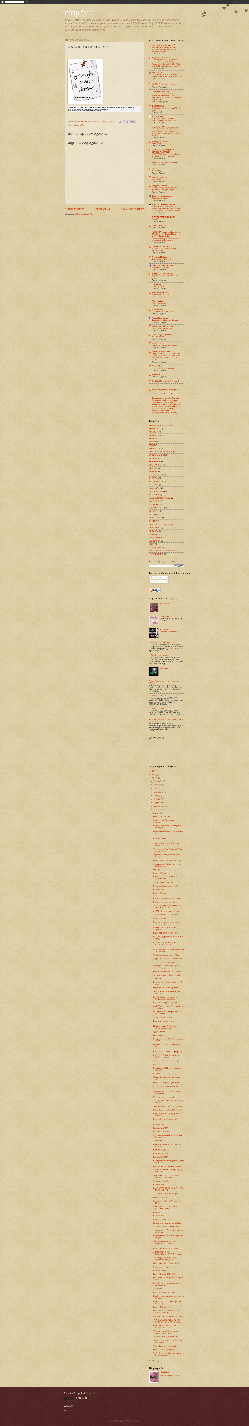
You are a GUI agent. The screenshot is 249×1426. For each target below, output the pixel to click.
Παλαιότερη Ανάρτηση (132, 209)
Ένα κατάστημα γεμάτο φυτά (164, 882)
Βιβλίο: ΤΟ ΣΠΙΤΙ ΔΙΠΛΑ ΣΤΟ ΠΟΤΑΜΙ (167, 1110)
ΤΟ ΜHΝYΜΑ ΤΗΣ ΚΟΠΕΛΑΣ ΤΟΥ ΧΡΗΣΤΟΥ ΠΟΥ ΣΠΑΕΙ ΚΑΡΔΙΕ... (167, 1321)
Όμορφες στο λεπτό (160, 1181)
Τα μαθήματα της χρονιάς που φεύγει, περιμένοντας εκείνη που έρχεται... (165, 189)
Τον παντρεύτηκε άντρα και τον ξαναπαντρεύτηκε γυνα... (165, 1259)
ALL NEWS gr (157, 116)
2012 (154, 778)
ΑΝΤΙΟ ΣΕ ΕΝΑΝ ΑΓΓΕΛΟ (161, 295)
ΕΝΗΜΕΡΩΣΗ (154, 462)
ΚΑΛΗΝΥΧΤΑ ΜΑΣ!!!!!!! (162, 1219)
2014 (154, 771)
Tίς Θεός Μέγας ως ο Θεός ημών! (165, 381)
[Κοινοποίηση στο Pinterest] (134, 121)
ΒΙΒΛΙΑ (152, 442)
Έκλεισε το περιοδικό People (164, 962)
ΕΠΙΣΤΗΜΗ (153, 471)
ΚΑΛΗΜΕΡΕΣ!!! (159, 1185)
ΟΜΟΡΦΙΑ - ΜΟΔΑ (156, 508)
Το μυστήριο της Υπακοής (162, 1017)
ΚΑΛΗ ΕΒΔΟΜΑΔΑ (156, 481)
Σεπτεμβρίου (159, 792)
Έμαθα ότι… (156, 219)
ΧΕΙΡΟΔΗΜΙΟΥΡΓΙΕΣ (160, 293)
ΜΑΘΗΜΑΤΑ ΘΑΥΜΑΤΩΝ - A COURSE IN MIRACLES (163, 151)
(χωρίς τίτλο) (164, 604)
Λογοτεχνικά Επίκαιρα (161, 58)
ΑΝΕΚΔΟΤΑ (153, 432)
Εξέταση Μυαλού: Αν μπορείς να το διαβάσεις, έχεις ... (166, 967)
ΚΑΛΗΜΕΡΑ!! (158, 890)
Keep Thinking (158, 343)
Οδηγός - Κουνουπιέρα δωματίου (163, 368)
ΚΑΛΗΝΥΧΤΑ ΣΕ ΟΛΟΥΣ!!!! (164, 1274)
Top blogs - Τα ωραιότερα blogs (165, 162)
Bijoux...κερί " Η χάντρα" (162, 335)
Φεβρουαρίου (159, 806)
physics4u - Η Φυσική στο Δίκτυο (165, 127)
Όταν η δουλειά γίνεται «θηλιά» (165, 1346)
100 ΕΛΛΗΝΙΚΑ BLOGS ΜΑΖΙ (163, 326)
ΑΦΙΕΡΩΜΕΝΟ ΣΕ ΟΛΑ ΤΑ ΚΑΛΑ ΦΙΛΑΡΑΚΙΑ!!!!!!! (166, 845)
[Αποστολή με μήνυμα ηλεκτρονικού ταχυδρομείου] (124, 121)
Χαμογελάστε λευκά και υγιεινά (165, 1119)
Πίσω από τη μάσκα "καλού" (164, 1021)
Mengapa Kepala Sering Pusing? (163, 312)
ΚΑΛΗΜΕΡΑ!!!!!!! (159, 838)
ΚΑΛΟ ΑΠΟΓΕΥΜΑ (156, 491)
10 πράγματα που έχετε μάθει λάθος (167, 1223)
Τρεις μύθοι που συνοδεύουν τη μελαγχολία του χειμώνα (165, 1242)
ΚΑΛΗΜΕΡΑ (154, 485)
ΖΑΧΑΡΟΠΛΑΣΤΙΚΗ (157, 475)
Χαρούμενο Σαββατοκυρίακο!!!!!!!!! (168, 630)
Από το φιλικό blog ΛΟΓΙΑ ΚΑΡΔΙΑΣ (167, 1226)
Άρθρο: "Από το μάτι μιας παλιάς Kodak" (168, 959)
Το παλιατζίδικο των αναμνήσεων (165, 390)
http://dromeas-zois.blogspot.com (165, 988)
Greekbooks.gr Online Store (163, 394)
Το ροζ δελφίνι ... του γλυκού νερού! (167, 1061)
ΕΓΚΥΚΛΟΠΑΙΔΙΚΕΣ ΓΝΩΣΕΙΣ (161, 452)
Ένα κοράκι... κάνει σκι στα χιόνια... (167, 1194)
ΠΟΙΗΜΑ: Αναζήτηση (161, 1150)
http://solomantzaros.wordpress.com (167, 1166)
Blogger (135, 1421)
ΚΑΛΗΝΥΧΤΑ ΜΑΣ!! (158, 696)
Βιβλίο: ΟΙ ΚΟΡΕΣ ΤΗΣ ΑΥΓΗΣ (165, 933)
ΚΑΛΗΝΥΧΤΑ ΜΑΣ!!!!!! (162, 1307)
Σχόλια (155, 582)
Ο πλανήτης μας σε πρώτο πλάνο (166, 955)
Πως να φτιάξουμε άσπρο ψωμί (165, 902)
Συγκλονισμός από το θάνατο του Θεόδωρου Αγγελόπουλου (165, 998)
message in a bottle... (160, 142)
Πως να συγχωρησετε (159, 303)
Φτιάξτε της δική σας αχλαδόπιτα (165, 1350)
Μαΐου (156, 796)
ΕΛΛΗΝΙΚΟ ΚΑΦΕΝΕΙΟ (161, 91)
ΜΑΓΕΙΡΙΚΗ (153, 505)
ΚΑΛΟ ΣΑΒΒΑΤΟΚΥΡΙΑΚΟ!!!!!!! (165, 1248)
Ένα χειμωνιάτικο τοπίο (160, 198)
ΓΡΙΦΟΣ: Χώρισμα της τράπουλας (166, 1083)
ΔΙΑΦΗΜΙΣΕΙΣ (154, 448)
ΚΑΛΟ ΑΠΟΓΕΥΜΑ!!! (161, 1157)
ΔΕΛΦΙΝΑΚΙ (156, 284)
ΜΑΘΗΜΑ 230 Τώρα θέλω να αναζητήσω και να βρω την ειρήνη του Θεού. (166, 155)
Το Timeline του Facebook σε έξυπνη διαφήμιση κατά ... (167, 1354)
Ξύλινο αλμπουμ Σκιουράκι (161, 259)
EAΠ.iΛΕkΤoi (157, 72)
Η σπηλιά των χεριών (161, 1131)
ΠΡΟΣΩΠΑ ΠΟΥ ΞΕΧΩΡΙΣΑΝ (160, 524)
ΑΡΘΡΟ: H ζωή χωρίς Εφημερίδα (165, 1086)
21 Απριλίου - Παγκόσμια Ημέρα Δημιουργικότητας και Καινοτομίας (164, 119)
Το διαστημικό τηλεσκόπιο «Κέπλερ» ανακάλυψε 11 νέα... (167, 906)
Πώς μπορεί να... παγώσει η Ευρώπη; (167, 1052)
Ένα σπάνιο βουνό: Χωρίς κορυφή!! (166, 975)
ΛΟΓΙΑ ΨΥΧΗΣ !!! (159, 226)
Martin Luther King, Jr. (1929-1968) (166, 1263)
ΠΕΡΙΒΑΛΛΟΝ (154, 518)
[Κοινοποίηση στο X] (129, 121)
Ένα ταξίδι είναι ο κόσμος (160, 267)
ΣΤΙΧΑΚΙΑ (153, 534)
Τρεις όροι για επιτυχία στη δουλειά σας (168, 1106)
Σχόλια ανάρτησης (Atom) (85, 214)
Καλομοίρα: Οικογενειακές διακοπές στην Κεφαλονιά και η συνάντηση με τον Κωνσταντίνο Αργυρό (166, 49)
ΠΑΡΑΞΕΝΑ (153, 511)
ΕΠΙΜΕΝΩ (153, 468)
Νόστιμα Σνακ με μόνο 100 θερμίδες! (167, 971)
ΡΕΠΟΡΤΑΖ (153, 531)
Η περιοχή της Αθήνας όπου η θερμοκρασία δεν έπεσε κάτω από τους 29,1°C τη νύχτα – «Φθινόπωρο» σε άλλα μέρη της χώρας (166, 96)
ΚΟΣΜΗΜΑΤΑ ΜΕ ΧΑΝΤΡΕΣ (163, 274)
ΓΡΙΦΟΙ (152, 445)
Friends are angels (160, 1035)
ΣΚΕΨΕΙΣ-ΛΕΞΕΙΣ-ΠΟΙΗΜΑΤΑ (163, 217)
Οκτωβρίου (158, 788)
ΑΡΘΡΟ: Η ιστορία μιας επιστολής (166, 911)
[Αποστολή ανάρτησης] (120, 122)
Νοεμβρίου (158, 785)
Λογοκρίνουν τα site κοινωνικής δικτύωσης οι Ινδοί (165, 1207)
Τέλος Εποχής (157, 179)
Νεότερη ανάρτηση (74, 209)
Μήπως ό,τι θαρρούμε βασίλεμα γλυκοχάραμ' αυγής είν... (165, 1027)
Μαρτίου (157, 803)
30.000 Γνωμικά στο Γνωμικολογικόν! (165, 85)
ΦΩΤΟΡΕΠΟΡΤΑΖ (156, 554)
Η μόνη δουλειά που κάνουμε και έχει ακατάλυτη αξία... (167, 1284)
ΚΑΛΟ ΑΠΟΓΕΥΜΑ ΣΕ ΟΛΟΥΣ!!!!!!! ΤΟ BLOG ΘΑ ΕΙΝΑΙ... (168, 1189)
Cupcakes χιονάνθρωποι (162, 1267)
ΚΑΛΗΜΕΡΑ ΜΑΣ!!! (160, 1153)
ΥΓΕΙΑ (151, 544)
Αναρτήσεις (156, 577)
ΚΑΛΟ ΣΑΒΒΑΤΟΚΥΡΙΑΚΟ (159, 498)
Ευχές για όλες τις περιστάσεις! (165, 886)
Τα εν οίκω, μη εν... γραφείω (164, 1097)
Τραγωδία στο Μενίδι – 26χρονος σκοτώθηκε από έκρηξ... (165, 1176)
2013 (154, 775)
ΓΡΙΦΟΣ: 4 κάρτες (160, 1197)
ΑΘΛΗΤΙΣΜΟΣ (154, 429)
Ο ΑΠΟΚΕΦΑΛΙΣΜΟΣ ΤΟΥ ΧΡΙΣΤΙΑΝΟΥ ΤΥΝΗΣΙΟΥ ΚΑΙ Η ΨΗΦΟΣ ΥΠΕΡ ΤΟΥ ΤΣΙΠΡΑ (166, 358)
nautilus (155, 169)
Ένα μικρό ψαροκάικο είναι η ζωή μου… (165, 320)
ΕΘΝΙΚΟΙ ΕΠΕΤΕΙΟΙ (157, 455)
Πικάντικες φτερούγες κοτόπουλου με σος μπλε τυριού (167, 923)
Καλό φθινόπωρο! (158, 337)
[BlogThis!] (127, 121)
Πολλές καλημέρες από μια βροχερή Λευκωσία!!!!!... (166, 1013)
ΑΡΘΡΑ (152, 438)
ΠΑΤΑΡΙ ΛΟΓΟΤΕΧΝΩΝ (161, 246)
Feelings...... (158, 870)
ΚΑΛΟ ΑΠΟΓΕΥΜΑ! (160, 1128)
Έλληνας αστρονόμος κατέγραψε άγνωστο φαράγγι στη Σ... (165, 1332)
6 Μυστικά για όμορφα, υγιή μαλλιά (166, 1003)
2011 (154, 1361)
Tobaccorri (156, 375)
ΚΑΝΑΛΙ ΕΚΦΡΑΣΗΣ (160, 177)
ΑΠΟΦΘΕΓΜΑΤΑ (155, 435)
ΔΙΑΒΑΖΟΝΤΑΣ (158, 106)
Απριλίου (157, 799)
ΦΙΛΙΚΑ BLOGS (155, 547)
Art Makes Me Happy (160, 257)
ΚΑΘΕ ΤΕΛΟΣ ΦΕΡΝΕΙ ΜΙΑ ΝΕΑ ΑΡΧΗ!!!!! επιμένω (166, 1056)
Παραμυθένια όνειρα (160, 318)
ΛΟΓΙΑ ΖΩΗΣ (154, 501)
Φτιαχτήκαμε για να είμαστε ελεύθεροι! (167, 1316)
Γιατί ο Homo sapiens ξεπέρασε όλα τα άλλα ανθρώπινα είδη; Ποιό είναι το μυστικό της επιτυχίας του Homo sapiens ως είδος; (166, 132)
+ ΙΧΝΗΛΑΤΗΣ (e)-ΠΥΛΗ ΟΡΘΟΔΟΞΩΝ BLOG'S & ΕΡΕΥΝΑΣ (166, 353)
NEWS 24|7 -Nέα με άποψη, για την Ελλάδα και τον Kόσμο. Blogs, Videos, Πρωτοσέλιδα (166, 234)
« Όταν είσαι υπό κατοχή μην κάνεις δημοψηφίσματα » (164, 249)
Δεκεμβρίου (158, 781)
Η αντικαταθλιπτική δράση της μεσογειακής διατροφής (164, 943)
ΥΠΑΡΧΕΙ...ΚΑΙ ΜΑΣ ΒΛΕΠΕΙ (163, 205)
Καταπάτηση (156, 171)
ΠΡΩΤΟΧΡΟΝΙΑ (155, 528)
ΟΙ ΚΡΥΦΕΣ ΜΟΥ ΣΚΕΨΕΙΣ (163, 265)
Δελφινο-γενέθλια (158, 286)
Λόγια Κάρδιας (158, 301)
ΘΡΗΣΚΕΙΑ (153, 478)
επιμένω (79, 12)
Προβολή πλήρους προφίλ (169, 1376)
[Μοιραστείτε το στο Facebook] (131, 121)
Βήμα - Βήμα (157, 366)
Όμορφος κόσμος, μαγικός (163, 196)
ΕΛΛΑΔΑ (152, 458)
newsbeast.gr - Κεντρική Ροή (163, 45)
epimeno (165, 1372)
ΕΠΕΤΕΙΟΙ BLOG (155, 465)
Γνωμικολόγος (158, 83)
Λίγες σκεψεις (157, 310)
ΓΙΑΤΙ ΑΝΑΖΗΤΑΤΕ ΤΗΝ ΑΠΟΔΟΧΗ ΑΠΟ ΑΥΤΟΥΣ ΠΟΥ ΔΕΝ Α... (166, 1312)
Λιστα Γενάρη (156, 144)
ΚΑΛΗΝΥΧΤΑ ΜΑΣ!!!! (161, 1074)
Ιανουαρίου (158, 810)
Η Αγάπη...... (158, 1064)
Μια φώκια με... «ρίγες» (159, 655)
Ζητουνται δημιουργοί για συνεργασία (165, 345)
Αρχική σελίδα (103, 209)
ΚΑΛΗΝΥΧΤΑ (79, 125)
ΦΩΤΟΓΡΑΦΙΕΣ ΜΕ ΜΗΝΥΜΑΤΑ (161, 551)
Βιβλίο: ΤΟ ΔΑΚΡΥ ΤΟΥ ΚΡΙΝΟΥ (166, 1292)
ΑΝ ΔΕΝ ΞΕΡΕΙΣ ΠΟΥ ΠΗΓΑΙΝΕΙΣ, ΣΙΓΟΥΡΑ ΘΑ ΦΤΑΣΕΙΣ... (168, 1253)
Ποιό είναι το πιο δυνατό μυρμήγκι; (163, 642)
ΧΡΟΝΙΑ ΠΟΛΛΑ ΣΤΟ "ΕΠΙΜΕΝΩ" (166, 915)
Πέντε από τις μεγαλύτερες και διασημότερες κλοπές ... (164, 1326)
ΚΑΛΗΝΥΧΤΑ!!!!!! (157, 709)
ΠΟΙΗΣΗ (152, 521)
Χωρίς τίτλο (157, 813)
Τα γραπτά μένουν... (160, 186)
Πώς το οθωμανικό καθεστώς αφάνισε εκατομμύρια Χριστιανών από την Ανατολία (167, 76)
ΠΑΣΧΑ (152, 514)
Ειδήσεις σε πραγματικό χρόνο (162, 328)
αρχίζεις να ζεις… (160, 1032)
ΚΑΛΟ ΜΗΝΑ (154, 495)
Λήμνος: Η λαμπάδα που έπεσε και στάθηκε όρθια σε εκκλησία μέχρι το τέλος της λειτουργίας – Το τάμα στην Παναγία (166, 209)
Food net (155, 385)
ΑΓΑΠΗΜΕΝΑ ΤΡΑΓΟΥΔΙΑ (159, 425)
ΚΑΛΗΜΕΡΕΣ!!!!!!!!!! (168, 617)
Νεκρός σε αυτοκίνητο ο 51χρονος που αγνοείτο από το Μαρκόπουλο (165, 239)
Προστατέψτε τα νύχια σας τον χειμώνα (168, 860)
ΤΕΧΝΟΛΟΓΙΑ (154, 541)
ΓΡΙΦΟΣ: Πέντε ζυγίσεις (162, 816)
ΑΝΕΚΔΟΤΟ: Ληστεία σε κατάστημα (167, 898)
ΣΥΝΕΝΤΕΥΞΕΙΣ (155, 538)
